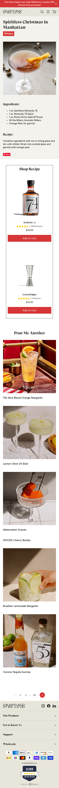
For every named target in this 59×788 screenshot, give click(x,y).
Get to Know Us (12, 725)
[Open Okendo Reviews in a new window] (29, 784)
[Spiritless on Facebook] (48, 706)
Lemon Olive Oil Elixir (15, 464)
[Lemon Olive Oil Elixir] (29, 432)
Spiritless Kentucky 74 (25, 111)
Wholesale (9, 744)
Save (8, 154)
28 (34, 695)
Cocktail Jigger (30, 294)
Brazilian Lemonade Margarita (20, 606)
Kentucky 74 (30, 222)
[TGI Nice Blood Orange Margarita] (29, 366)
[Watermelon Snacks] (29, 498)
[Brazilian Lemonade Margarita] (29, 574)
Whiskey (8, 34)
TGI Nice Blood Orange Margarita (22, 398)
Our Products (11, 715)
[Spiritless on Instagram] (43, 706)
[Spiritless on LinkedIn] (54, 706)
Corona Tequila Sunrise (17, 672)
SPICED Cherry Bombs (16, 540)
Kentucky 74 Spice (24, 114)
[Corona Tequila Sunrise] (29, 640)
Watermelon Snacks (14, 530)
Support (8, 734)
